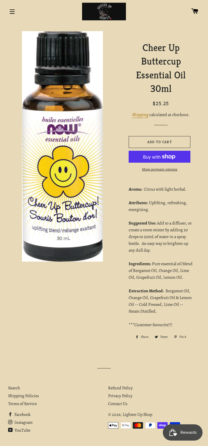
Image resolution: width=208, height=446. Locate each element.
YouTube (22, 430)
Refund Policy (120, 388)
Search (14, 388)
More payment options (159, 169)
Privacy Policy (120, 396)
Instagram (23, 422)
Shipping (140, 115)
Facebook (22, 415)
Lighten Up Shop (137, 415)
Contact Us (117, 404)
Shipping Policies (23, 396)
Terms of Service (22, 404)
